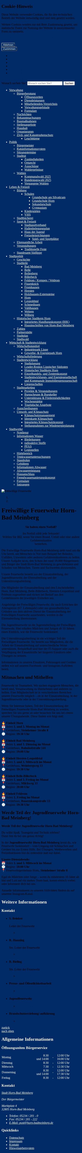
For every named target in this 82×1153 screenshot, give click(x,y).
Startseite (14, 497)
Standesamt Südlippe (29, 252)
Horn (27, 297)
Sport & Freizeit (26, 221)
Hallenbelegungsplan (37, 228)
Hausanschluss (26, 474)
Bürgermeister (25, 145)
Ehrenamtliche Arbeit (29, 242)
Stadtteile (22, 263)
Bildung (22, 190)
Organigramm (25, 131)
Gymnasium (39, 207)
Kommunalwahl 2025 (37, 176)
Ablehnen (8, 44)
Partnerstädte (24, 332)
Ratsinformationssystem (31, 148)
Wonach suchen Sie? (14, 83)
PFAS (28, 446)
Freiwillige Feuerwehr (22, 501)
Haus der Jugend (34, 232)
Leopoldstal (31, 301)
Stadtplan (22, 335)
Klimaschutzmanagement (39, 415)
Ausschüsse (31, 166)
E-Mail (26, 932)
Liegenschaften (33, 384)
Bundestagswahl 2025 (37, 180)
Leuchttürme (32, 138)
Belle (27, 270)
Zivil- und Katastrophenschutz (35, 135)
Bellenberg (31, 273)
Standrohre (23, 460)
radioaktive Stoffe (35, 443)
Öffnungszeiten (33, 97)
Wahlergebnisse (33, 169)
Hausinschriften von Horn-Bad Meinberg (49, 325)
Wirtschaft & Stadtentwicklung (27, 342)
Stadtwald (23, 339)
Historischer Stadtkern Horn (34, 318)
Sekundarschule (41, 204)
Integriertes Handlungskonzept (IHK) (46, 321)
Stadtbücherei (25, 218)
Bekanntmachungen (29, 117)
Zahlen (21, 328)
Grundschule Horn (43, 200)
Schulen (29, 193)
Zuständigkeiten (34, 159)
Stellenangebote (26, 124)
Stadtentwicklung (27, 360)
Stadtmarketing (26, 387)
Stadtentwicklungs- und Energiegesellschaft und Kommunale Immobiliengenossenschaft (50, 379)
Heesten (29, 290)
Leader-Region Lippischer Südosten (46, 366)
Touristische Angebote (37, 405)
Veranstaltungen (26, 245)
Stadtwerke (16, 429)
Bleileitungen (32, 439)
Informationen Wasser (30, 436)
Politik (13, 142)
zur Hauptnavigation (21, 62)
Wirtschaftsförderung (29, 356)
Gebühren (23, 463)
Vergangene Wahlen (36, 183)
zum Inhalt (15, 55)
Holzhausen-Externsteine (39, 294)
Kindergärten (32, 211)
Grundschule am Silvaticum (48, 197)
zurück (6, 1027)
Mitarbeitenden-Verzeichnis (40, 104)
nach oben (8, 1031)
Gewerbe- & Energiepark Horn (43, 353)
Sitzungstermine (26, 152)
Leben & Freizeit (19, 187)
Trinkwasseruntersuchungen (34, 456)
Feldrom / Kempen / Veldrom (42, 280)
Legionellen (31, 449)
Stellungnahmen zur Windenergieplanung (49, 425)
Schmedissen (32, 304)
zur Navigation (18, 66)
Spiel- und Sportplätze (45, 238)
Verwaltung (16, 90)
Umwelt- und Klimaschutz (33, 411)
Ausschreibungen (27, 408)
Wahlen (21, 173)
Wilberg (29, 315)
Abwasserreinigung (28, 470)
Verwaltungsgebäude (37, 107)
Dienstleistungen (34, 100)
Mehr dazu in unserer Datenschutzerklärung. (31, 38)
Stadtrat (21, 155)
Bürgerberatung (26, 93)
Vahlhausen (31, 308)
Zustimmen (9, 48)
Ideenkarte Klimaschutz (38, 418)
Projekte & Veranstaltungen (40, 391)
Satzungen (23, 484)
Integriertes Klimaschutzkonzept (43, 422)
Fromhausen (31, 287)
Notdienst (22, 432)
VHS (27, 214)
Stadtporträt (16, 256)
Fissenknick (31, 283)
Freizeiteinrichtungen (37, 235)
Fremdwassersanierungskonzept (36, 477)
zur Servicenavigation (22, 69)
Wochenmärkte (33, 401)
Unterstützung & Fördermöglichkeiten (47, 398)
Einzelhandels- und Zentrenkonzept (45, 373)
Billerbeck (30, 276)
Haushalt (22, 128)
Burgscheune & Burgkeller (40, 394)
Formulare (30, 110)
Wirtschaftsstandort (28, 346)
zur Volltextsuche (19, 59)
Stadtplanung (32, 363)
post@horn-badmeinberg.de (31, 1122)
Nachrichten (24, 114)
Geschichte (23, 259)
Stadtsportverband (35, 225)
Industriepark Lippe (36, 349)
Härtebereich (24, 453)
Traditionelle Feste (35, 249)
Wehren (29, 311)
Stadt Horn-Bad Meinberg (17, 1092)
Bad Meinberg (33, 266)
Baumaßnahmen (26, 121)
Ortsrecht (29, 162)
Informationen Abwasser (31, 467)
